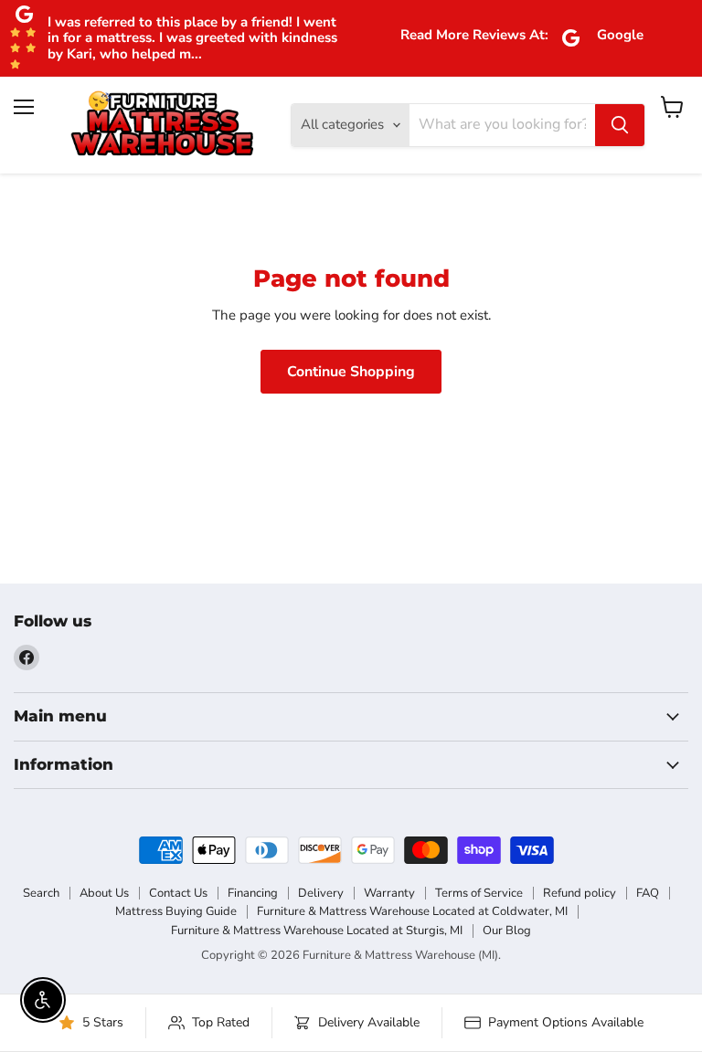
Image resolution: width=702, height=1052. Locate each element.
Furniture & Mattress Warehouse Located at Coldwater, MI (412, 911)
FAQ (647, 893)
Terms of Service (479, 893)
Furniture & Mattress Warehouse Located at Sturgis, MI (317, 930)
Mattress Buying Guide (176, 911)
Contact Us (178, 893)
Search (41, 893)
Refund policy (579, 893)
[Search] (619, 125)
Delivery (321, 893)
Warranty (389, 893)
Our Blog (507, 930)
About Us (104, 893)
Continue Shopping (351, 372)
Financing (253, 893)
